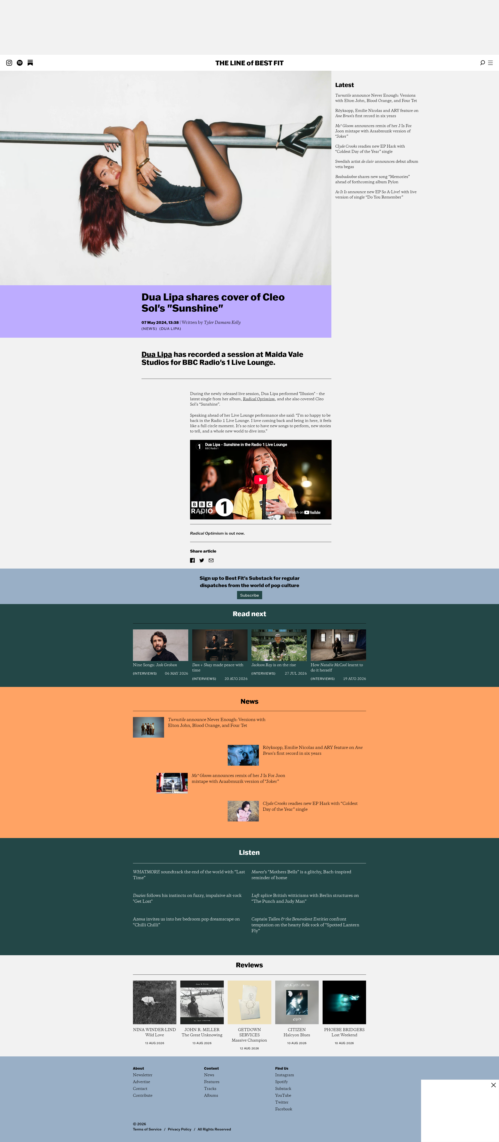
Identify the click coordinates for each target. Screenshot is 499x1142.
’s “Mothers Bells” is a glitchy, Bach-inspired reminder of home (301, 875)
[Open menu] (490, 63)
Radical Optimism (259, 399)
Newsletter (142, 1075)
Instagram (284, 1075)
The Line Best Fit (249, 62)
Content (211, 1068)
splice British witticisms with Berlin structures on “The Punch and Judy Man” (305, 899)
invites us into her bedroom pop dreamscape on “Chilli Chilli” (186, 922)
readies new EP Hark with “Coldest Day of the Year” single (370, 149)
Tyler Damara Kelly (222, 323)
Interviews (145, 673)
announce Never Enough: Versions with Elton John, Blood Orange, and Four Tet (376, 98)
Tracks (210, 1089)
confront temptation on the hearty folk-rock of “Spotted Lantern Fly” (305, 925)
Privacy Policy (179, 1129)
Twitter (281, 1102)
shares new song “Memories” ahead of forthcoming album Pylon (372, 179)
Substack (283, 1089)
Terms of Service (147, 1129)
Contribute (142, 1095)
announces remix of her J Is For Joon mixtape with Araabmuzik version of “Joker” (373, 131)
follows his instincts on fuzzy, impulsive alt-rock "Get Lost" (187, 899)
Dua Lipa (157, 354)
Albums (211, 1095)
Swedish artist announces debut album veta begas (376, 164)
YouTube (283, 1095)
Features (211, 1082)
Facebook (283, 1109)
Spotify (281, 1082)
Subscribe (249, 595)
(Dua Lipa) (170, 328)
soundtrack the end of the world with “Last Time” (189, 875)
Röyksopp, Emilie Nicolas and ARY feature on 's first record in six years (376, 113)
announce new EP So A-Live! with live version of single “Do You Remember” (376, 195)
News (149, 328)
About (138, 1068)
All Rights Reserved (214, 1129)
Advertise (141, 1082)
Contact (140, 1089)
